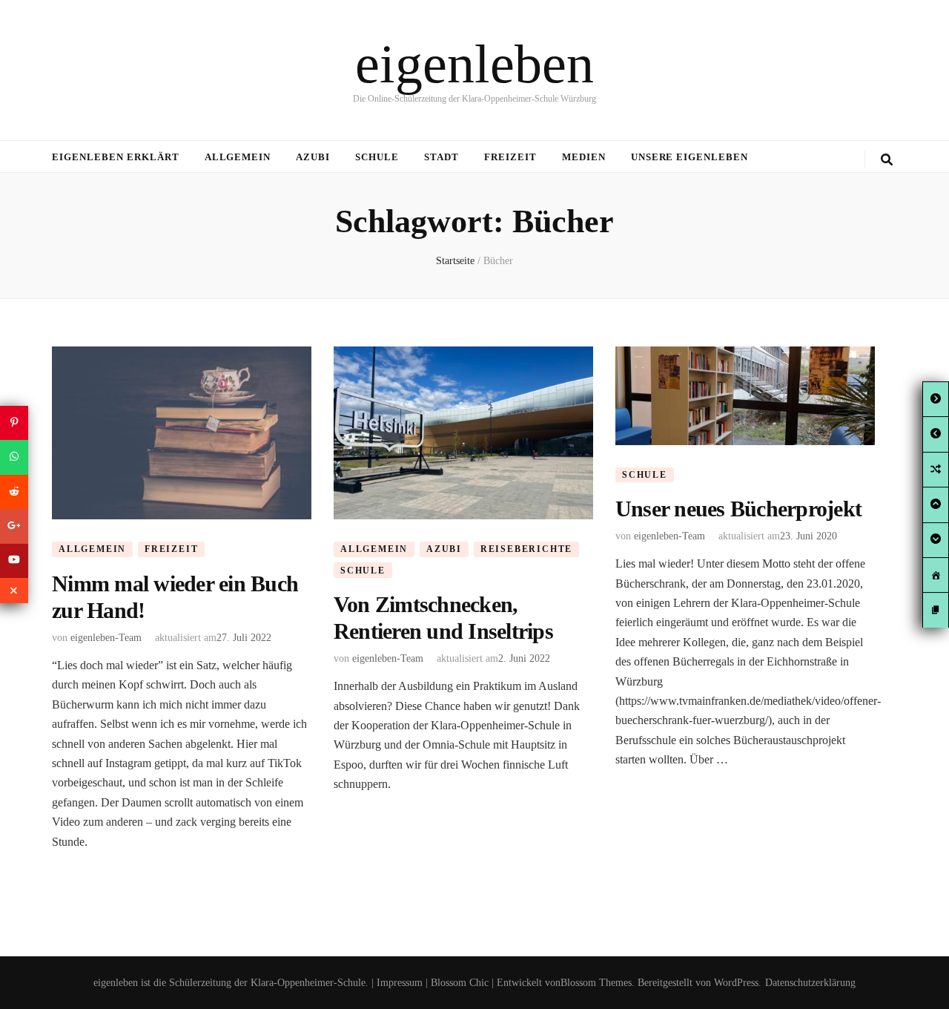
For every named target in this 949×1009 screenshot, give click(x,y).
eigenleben (474, 63)
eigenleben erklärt (115, 156)
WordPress (736, 982)
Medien (584, 156)
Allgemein (238, 156)
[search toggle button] (887, 160)
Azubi (313, 156)
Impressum (400, 982)
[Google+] (14, 526)
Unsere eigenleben (690, 156)
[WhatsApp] (14, 457)
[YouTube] (14, 561)
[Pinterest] (14, 423)
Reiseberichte (526, 549)
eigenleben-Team (106, 637)
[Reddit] (14, 492)
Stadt (441, 156)
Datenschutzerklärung (810, 982)
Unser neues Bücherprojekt (738, 508)
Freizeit (510, 156)
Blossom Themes (596, 982)
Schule (377, 156)
